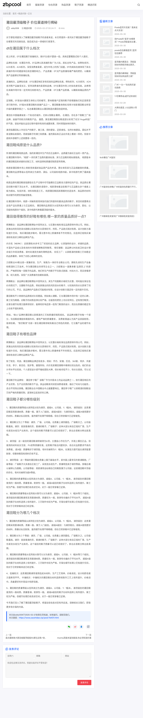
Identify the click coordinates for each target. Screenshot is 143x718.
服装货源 (39, 4)
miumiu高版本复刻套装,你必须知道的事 (74, 638)
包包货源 (52, 4)
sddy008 (15, 28)
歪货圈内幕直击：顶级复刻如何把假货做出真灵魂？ (125, 65)
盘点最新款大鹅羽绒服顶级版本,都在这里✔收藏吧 (27, 638)
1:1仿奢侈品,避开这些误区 (126, 96)
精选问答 (92, 4)
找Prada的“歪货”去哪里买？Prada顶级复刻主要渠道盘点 (126, 42)
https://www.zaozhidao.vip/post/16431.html (39, 618)
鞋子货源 (79, 4)
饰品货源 (65, 4)
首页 (29, 4)
